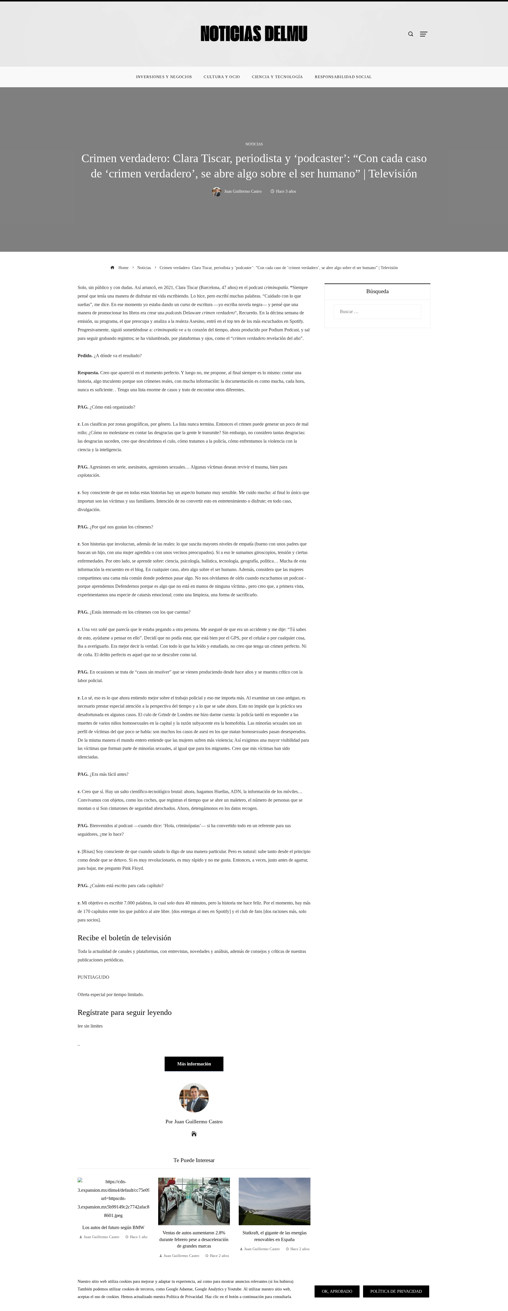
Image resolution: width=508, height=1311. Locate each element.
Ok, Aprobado (337, 1291)
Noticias (254, 144)
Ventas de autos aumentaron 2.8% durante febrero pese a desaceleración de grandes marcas (193, 1239)
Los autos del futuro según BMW (113, 1227)
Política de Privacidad (396, 1291)
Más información (194, 1063)
